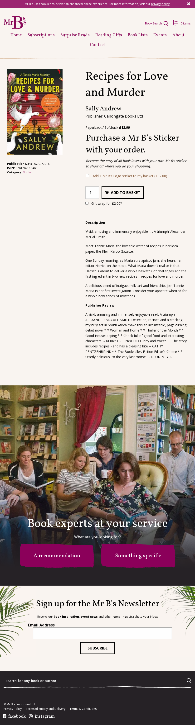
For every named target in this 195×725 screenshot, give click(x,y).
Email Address (41, 625)
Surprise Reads (75, 35)
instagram (45, 717)
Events (160, 35)
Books (27, 172)
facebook (17, 717)
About (178, 35)
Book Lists (138, 35)
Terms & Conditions (83, 708)
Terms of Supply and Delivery (45, 708)
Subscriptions (41, 35)
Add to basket (125, 192)
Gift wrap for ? (106, 203)
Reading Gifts (108, 35)
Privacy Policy (13, 708)
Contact (97, 45)
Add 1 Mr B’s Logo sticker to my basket (130, 176)
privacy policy (160, 4)
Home (16, 35)
